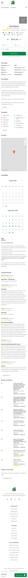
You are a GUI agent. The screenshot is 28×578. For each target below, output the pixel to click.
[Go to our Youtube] (15, 499)
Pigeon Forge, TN (14, 514)
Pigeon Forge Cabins (14, 547)
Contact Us (14, 530)
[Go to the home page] (13, 3)
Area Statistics (14, 533)
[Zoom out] (25, 142)
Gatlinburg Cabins (14, 545)
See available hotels (7, 478)
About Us (14, 528)
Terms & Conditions (14, 570)
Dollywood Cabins (14, 555)
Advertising (14, 535)
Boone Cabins (14, 560)
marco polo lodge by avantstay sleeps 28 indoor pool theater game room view (19, 441)
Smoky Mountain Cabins (14, 550)
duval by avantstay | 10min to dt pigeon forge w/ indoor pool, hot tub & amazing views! (19, 411)
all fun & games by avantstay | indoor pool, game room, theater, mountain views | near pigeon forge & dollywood (19, 386)
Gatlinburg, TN (14, 511)
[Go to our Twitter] (11, 499)
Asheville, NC (14, 521)
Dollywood (14, 518)
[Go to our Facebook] (7, 499)
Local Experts (14, 538)
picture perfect (17, 459)
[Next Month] (22, 180)
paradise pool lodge (18, 421)
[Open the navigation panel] (2, 3)
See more (5, 107)
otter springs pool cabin (19, 450)
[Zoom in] (25, 140)
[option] (6, 206)
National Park (14, 509)
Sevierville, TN (14, 516)
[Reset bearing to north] (25, 144)
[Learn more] (7, 389)
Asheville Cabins (14, 557)
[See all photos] (10, 17)
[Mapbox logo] (5, 170)
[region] (14, 154)
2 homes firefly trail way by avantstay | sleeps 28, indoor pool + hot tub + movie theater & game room (19, 399)
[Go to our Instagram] (19, 499)
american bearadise (18, 430)
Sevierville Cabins (14, 552)
